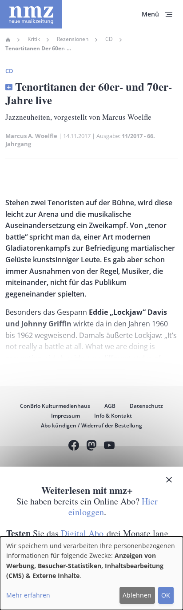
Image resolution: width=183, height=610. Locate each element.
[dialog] (91, 573)
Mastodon (91, 446)
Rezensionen (72, 39)
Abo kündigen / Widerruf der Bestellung (91, 425)
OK (165, 595)
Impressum (65, 415)
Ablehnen (137, 595)
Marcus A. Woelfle (31, 136)
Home (8, 39)
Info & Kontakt (113, 415)
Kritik (34, 39)
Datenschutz (146, 406)
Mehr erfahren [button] (28, 595)
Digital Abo (82, 533)
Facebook (73, 446)
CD (109, 39)
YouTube (109, 446)
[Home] (31, 14)
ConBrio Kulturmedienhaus (55, 406)
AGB (109, 406)
